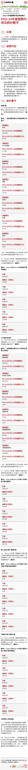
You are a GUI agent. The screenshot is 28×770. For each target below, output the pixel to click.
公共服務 (9, 9)
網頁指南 (4, 762)
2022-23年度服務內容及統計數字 (14, 15)
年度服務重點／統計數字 (11, 11)
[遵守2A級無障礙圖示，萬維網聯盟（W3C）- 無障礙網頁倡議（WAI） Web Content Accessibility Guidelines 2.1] (12, 766)
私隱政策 (10, 762)
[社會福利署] (12, 2)
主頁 (2, 9)
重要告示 (16, 762)
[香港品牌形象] (21, 766)
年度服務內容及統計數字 (11, 13)
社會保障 (17, 9)
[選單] (25, 2)
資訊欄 (24, 9)
